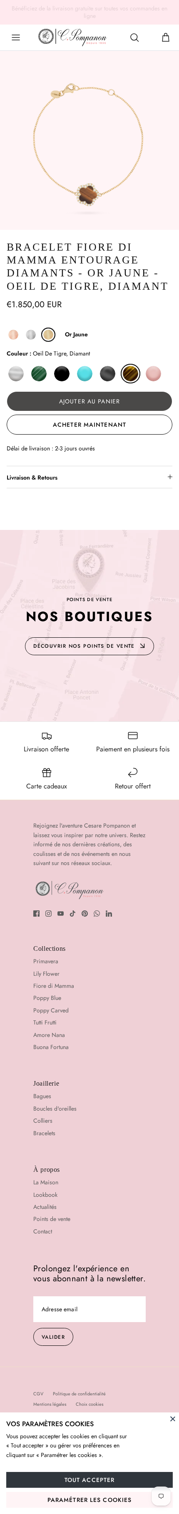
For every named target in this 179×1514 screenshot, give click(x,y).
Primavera (45, 961)
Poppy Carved (51, 1010)
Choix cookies (89, 1404)
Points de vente (51, 1219)
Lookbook (45, 1195)
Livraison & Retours (32, 477)
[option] (89, 140)
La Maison (45, 1182)
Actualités (45, 1207)
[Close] (173, 1418)
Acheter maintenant (89, 424)
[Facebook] (36, 913)
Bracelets (44, 1133)
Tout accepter (90, 1480)
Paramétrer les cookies (89, 1500)
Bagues (42, 1096)
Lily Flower (46, 974)
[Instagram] (48, 913)
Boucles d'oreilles (55, 1108)
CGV (38, 1393)
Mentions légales (49, 1404)
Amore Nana (49, 1035)
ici (150, 11)
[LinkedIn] (109, 913)
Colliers (42, 1120)
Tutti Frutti (45, 1022)
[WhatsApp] (97, 913)
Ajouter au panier (89, 401)
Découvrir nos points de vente (84, 646)
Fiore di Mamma (53, 986)
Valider (53, 1337)
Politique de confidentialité (79, 1393)
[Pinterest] (85, 913)
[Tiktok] (73, 913)
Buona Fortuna (51, 1047)
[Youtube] (60, 913)
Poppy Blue (47, 998)
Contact (42, 1231)
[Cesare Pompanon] (72, 37)
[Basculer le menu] (16, 37)
